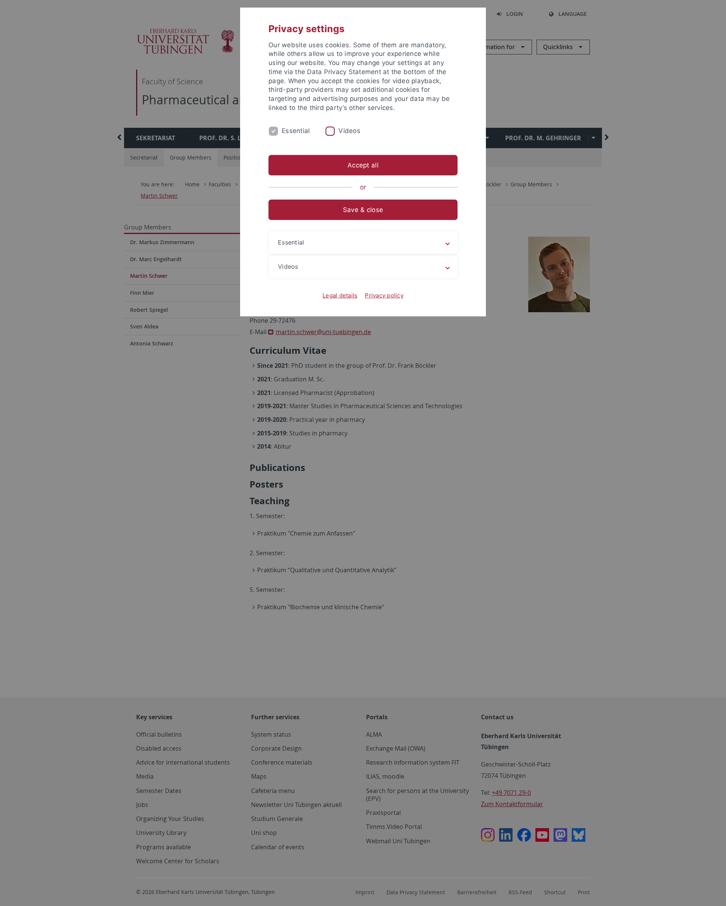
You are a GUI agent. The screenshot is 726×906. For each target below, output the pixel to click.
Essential (296, 131)
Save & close (363, 210)
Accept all (363, 165)
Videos (349, 131)
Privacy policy (384, 295)
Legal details (340, 295)
